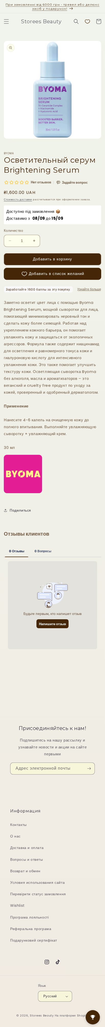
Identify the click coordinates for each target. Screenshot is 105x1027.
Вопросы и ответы (26, 859)
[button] (6, 21)
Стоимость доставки (18, 199)
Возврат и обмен (25, 871)
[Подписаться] (89, 769)
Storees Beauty (42, 1015)
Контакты (18, 824)
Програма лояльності (29, 917)
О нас (15, 836)
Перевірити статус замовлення (38, 894)
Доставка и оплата (27, 847)
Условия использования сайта (37, 882)
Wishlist (17, 905)
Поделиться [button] (20, 510)
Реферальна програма (30, 928)
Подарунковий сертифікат (33, 940)
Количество (13, 230)
